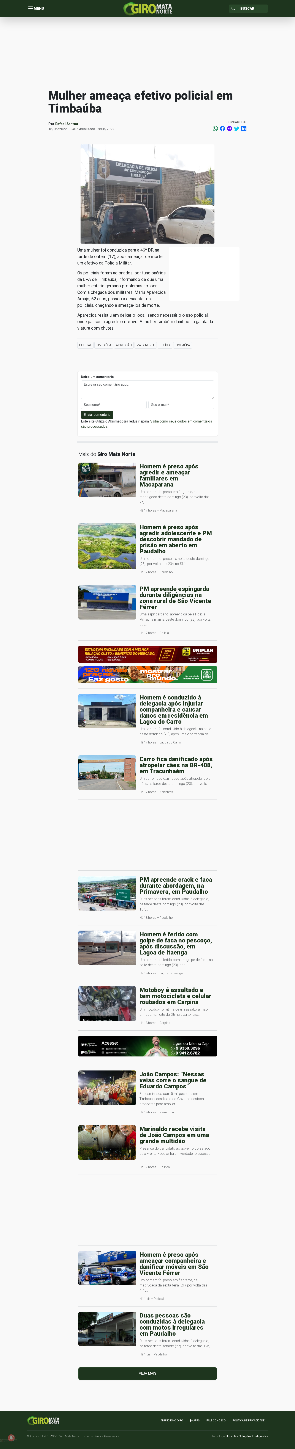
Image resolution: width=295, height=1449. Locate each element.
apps (196, 1420)
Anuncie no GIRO (171, 1420)
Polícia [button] (165, 345)
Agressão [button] (124, 345)
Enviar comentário (97, 415)
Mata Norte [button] (145, 345)
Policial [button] (85, 345)
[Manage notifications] (11, 1437)
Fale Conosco (216, 1420)
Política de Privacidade (249, 1420)
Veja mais (147, 1373)
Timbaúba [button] (103, 345)
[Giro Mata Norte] (147, 8)
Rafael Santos (66, 124)
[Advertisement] (147, 52)
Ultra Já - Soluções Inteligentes (247, 1436)
